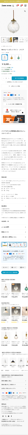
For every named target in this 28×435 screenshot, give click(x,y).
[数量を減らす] (3, 78)
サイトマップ (20, 421)
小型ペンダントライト (7, 46)
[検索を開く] (13, 5)
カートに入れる (19, 78)
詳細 (12, 67)
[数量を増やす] (9, 78)
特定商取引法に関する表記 (8, 421)
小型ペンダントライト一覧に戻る (10, 272)
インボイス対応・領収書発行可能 (15, 104)
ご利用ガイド (5, 419)
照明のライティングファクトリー (12, 424)
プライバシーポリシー (16, 419)
